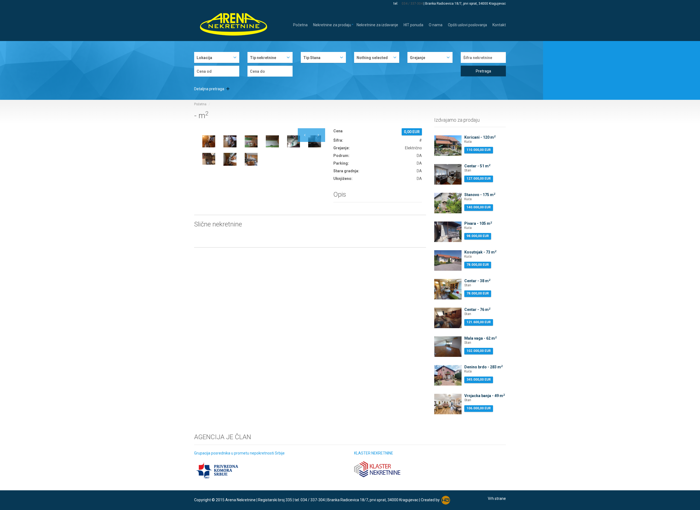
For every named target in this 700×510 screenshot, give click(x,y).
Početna (300, 24)
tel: (396, 3)
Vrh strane (497, 498)
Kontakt (499, 24)
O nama (435, 24)
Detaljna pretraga (209, 89)
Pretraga (483, 71)
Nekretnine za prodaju (332, 24)
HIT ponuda (413, 24)
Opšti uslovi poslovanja (467, 24)
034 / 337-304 (412, 3)
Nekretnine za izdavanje (377, 24)
